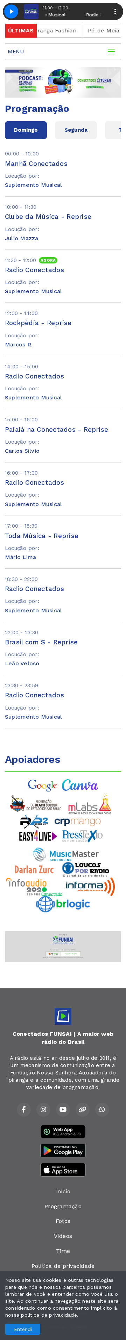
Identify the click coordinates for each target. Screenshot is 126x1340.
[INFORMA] (90, 886)
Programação (63, 1206)
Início (62, 1191)
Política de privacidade (63, 1266)
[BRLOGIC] (63, 903)
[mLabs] (90, 803)
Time (63, 1251)
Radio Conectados (34, 270)
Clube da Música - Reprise (48, 216)
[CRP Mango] (77, 821)
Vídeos (63, 1236)
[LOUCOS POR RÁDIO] (86, 869)
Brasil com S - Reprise (41, 642)
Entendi (23, 1329)
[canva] (80, 784)
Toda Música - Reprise (41, 535)
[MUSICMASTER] (66, 853)
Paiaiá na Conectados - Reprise (56, 429)
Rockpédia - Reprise (38, 323)
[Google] (43, 784)
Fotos (63, 1221)
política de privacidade (49, 1315)
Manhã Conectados (36, 163)
